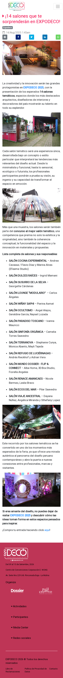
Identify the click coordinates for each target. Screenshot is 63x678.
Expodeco (7, 27)
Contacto (53, 669)
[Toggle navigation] (57, 6)
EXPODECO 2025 (20, 515)
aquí (47, 530)
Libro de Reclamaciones (13, 670)
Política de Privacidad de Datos (36, 670)
